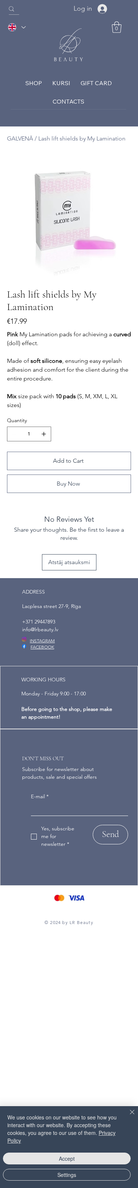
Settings (66, 1174)
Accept (67, 1158)
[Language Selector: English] (16, 27)
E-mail (40, 796)
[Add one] (43, 434)
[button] (116, 27)
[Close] (128, 1116)
